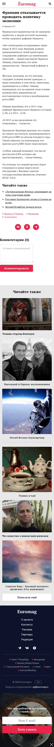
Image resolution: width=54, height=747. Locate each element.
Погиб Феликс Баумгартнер (27, 437)
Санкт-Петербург (19, 659)
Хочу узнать (27, 729)
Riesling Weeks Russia (27, 663)
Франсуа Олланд (12, 213)
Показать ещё (27, 597)
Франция (32, 213)
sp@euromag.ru (40, 687)
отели (36, 666)
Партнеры (27, 634)
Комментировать (16, 268)
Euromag (27, 3)
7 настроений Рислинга (17, 666)
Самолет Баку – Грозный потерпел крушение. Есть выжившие (27, 588)
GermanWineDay (27, 670)
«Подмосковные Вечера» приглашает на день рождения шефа (28, 193)
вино (47, 666)
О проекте (27, 619)
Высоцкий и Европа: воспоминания (27, 384)
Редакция (27, 639)
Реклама (27, 629)
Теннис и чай (27, 495)
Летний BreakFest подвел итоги (23, 207)
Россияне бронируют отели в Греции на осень (28, 201)
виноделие (38, 659)
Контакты (27, 624)
